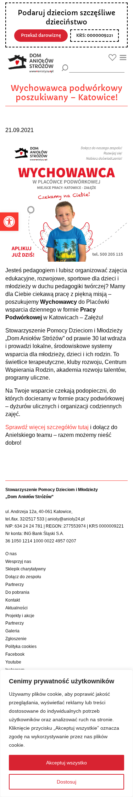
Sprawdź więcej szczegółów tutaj (47, 427)
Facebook (14, 654)
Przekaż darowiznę (41, 35)
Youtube (13, 662)
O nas (11, 554)
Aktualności (16, 608)
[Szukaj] (65, 67)
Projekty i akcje (19, 616)
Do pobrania (17, 592)
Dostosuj (66, 782)
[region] (66, 733)
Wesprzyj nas (18, 561)
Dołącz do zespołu (23, 577)
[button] (9, 221)
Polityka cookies (21, 646)
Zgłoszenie (16, 639)
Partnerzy (14, 584)
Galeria (12, 631)
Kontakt (12, 600)
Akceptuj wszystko (66, 762)
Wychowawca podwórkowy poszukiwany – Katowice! (66, 93)
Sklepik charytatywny (25, 569)
